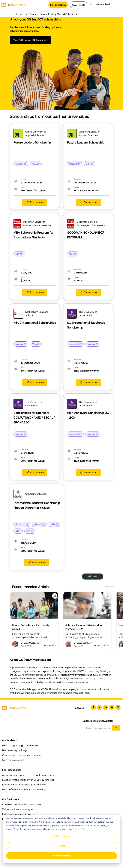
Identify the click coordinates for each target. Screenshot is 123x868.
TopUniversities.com (21, 667)
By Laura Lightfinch (83, 642)
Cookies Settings (61, 836)
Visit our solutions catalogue (17, 809)
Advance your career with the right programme (28, 775)
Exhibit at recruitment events (18, 814)
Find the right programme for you (20, 745)
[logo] (14, 4)
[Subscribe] (116, 728)
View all (93, 576)
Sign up (100, 4)
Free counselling (58, 4)
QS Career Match (19, 689)
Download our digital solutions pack (21, 804)
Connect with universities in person (21, 755)
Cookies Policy (79, 829)
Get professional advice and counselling (24, 789)
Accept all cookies (61, 855)
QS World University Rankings (93, 671)
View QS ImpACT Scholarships (30, 40)
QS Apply (90, 678)
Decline (61, 845)
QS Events (74, 678)
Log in (108, 4)
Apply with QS (78, 5)
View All (109, 586)
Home (18, 14)
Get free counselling (13, 760)
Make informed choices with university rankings (28, 779)
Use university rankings (14, 750)
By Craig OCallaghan (30, 642)
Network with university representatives (24, 784)
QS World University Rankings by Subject (36, 674)
